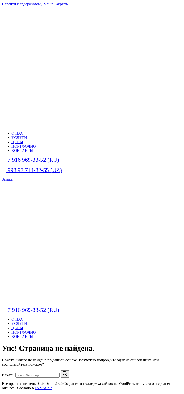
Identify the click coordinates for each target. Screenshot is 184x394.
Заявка (7, 179)
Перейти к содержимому (22, 4)
